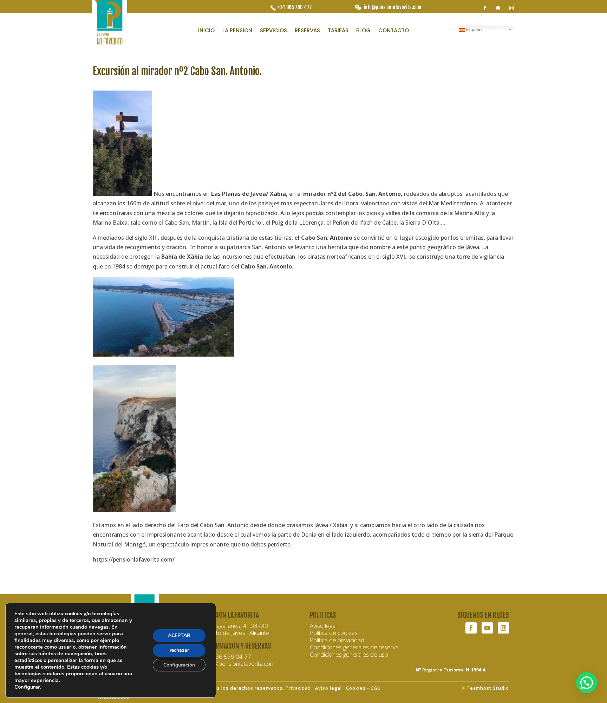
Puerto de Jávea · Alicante (236, 633)
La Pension (237, 31)
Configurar (27, 687)
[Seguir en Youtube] (498, 8)
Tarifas (338, 31)
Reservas (307, 31)
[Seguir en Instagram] (511, 8)
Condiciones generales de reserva (354, 647)
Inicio (206, 31)
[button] (586, 682)
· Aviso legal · (328, 688)
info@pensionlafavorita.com (392, 7)
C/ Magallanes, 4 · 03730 (236, 626)
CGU (376, 688)
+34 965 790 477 (294, 7)
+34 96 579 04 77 (227, 656)
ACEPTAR (179, 635)
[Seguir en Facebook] (485, 8)
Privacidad (298, 688)
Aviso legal (323, 626)
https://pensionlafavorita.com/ (134, 559)
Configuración (179, 665)
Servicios (273, 31)
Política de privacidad (337, 640)
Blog (363, 31)
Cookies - (358, 688)
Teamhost (478, 688)
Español (474, 29)
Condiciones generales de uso (349, 654)
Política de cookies (334, 633)
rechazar (179, 650)
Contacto (393, 31)
